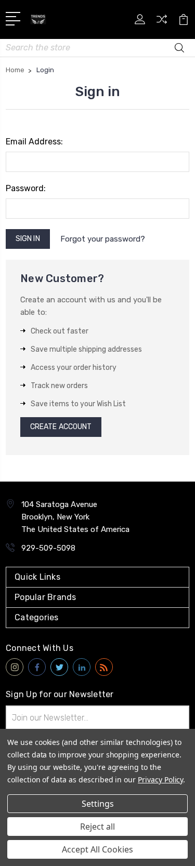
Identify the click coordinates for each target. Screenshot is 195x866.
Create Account (61, 426)
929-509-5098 (48, 548)
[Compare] (161, 23)
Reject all (97, 826)
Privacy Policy (160, 779)
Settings (98, 803)
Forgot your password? (102, 239)
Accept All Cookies (97, 849)
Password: (26, 188)
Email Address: (34, 141)
